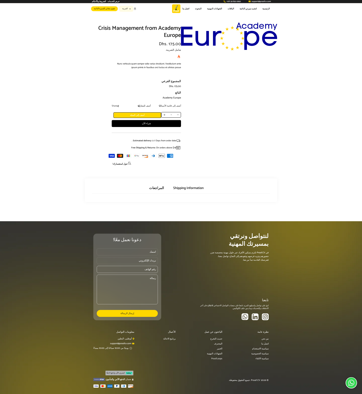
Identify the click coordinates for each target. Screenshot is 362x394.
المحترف (218, 344)
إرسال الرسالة (127, 313)
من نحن (265, 339)
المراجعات (156, 188)
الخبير (219, 349)
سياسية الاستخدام (260, 349)
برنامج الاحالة (169, 339)
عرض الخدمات (114, 1)
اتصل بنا (265, 344)
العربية (125, 8)
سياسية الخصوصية (260, 354)
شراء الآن (146, 123)
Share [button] (114, 106)
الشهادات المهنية (214, 354)
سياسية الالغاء (262, 359)
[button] (135, 8)
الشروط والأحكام (99, 1)
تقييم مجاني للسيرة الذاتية (104, 8)
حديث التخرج (216, 339)
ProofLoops (216, 359)
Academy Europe (172, 98)
